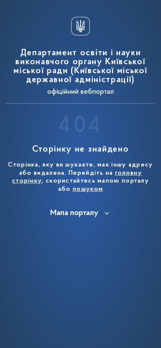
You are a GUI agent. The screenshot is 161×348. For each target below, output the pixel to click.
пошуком (88, 189)
